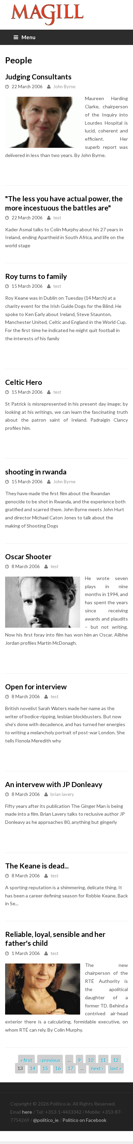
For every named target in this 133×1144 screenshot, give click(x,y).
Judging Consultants (38, 76)
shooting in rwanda (35, 471)
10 (90, 1060)
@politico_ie (46, 1120)
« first (26, 1060)
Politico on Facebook (84, 1120)
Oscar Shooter (28, 556)
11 (103, 1060)
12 (116, 1060)
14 (32, 1068)
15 (45, 1068)
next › (97, 1068)
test (57, 217)
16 (58, 1068)
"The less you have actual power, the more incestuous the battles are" (64, 202)
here (27, 1112)
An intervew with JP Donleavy (53, 784)
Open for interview (36, 686)
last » (115, 1068)
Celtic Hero (23, 382)
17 (70, 1068)
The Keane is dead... (37, 865)
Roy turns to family (36, 276)
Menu (28, 37)
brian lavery (62, 794)
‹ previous (50, 1060)
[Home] (66, 14)
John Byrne (64, 86)
